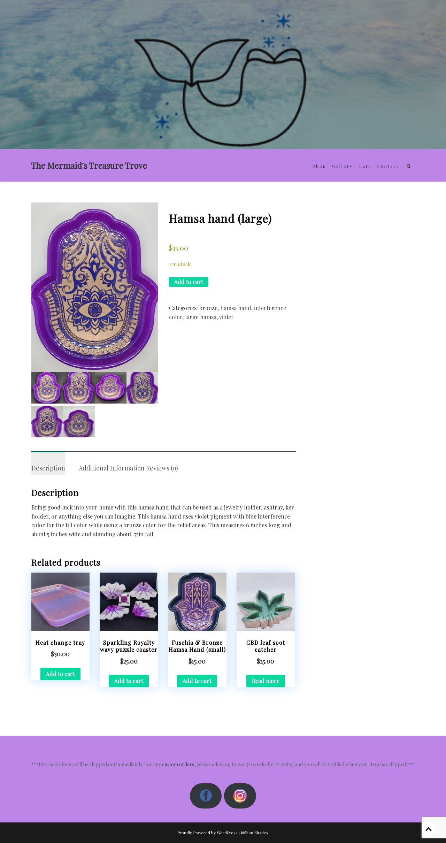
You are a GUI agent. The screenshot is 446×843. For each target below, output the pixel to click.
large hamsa (200, 317)
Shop (319, 166)
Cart (365, 166)
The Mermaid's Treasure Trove (89, 165)
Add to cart (188, 281)
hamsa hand (235, 308)
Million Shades (254, 832)
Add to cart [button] (60, 673)
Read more (265, 680)
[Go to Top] (428, 829)
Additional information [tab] (112, 468)
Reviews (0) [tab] (162, 468)
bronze (208, 308)
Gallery (342, 166)
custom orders (178, 764)
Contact (388, 166)
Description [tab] (48, 468)
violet (226, 317)
